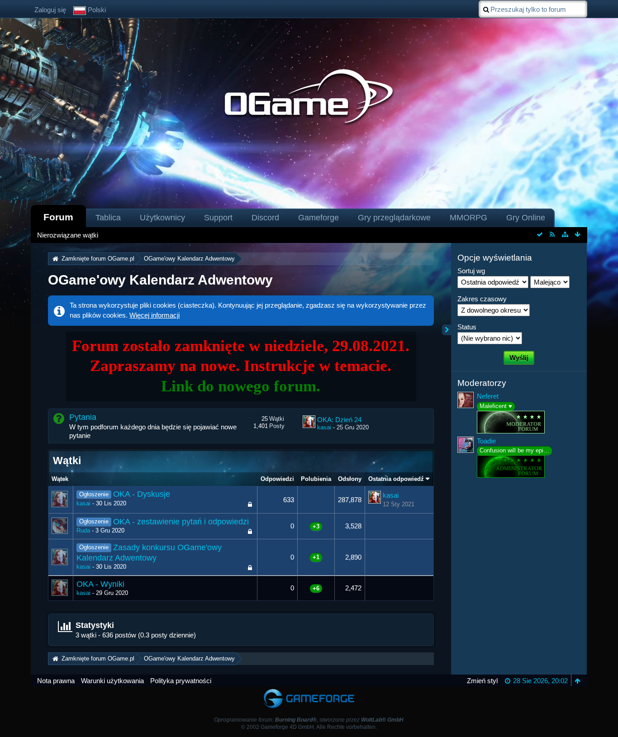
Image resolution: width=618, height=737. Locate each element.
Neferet (488, 396)
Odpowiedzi (277, 478)
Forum (58, 217)
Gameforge (318, 217)
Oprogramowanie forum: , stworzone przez (309, 720)
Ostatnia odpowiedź (396, 478)
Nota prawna (56, 681)
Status (466, 327)
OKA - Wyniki (100, 584)
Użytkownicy (162, 217)
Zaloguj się (50, 10)
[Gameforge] (309, 690)
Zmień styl (482, 681)
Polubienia (316, 478)
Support (218, 217)
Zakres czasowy (482, 299)
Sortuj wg (471, 271)
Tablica (108, 217)
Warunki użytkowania (112, 681)
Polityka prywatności (180, 681)
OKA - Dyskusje (141, 494)
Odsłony (349, 478)
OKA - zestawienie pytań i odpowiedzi (181, 521)
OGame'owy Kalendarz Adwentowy (160, 279)
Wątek (60, 478)
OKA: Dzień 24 (339, 419)
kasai (324, 427)
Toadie (486, 441)
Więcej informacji (154, 315)
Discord (265, 217)
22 (239, 505)
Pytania (82, 417)
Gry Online (525, 217)
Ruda (83, 530)
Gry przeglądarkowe (394, 217)
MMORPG (468, 217)
